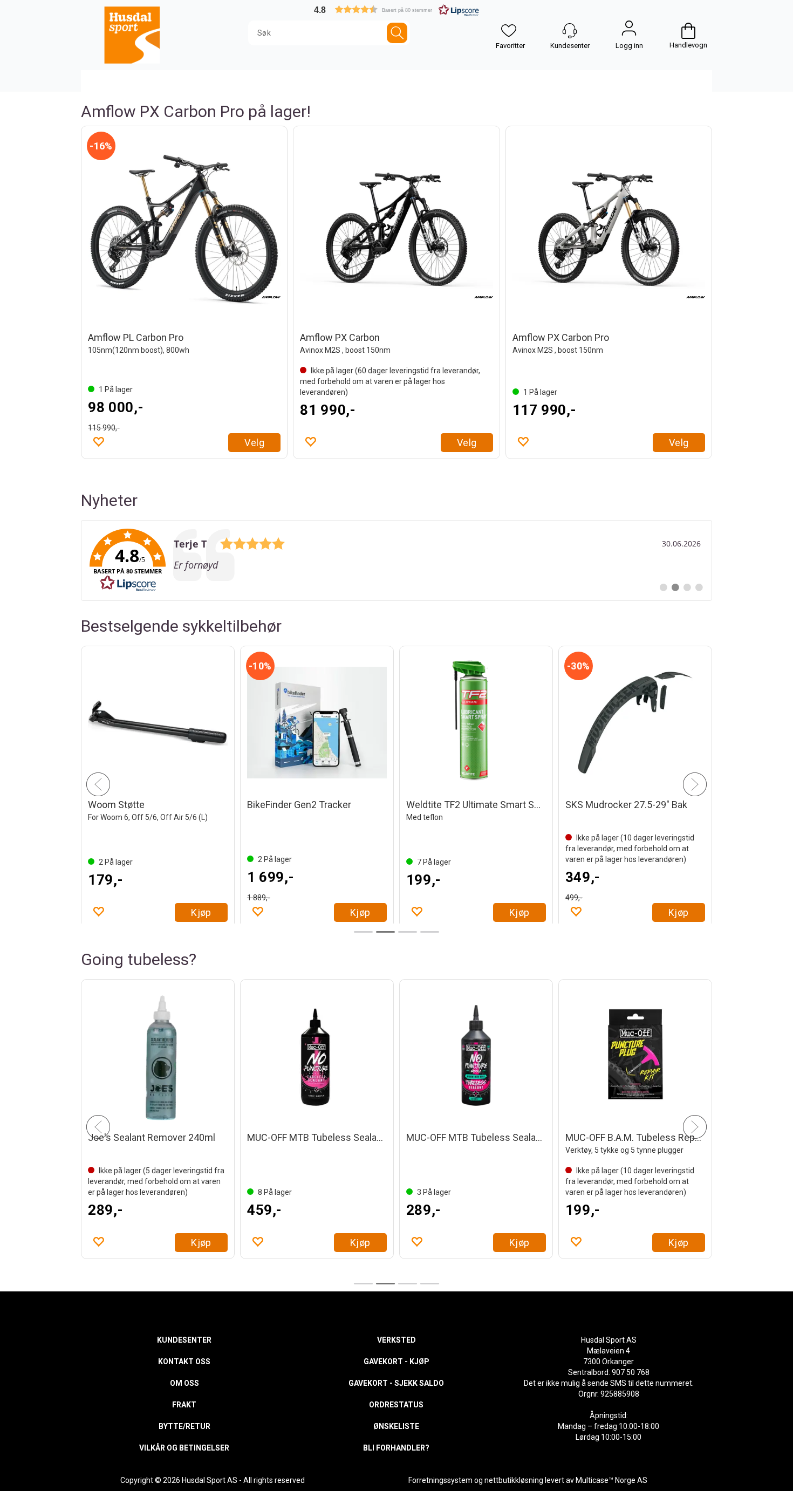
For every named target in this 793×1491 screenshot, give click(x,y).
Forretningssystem (440, 1480)
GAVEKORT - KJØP (396, 1361)
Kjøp (201, 912)
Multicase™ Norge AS (611, 1480)
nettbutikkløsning (513, 1480)
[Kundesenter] (569, 30)
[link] (396, 560)
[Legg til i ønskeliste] (98, 441)
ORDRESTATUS (396, 1404)
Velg (254, 442)
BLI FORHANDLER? (396, 1448)
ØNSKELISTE (396, 1426)
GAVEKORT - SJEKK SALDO (396, 1383)
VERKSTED (396, 1340)
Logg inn (629, 30)
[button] (396, 9)
